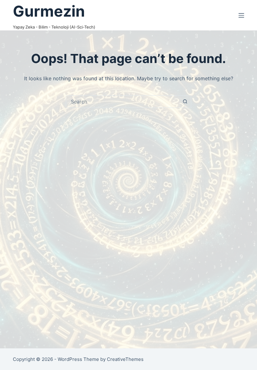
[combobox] (122, 101)
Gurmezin (49, 11)
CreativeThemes (125, 359)
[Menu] (241, 15)
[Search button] (185, 102)
